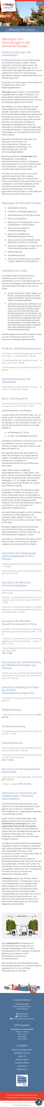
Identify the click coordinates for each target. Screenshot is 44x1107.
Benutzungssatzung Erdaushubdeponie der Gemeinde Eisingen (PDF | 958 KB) (21, 749)
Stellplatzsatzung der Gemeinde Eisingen (20, 715)
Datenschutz (22, 1069)
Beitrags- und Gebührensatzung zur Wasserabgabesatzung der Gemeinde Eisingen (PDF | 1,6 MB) (22, 631)
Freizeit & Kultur (22, 1059)
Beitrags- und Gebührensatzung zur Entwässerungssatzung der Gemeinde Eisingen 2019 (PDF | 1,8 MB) (22, 600)
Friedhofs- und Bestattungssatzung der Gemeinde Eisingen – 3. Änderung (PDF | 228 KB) (22, 354)
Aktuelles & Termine (22, 1053)
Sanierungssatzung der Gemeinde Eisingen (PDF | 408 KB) (22, 565)
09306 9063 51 (23, 1016)
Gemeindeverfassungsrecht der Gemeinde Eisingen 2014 (22, 699)
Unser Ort (22, 1056)
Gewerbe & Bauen (22, 1063)
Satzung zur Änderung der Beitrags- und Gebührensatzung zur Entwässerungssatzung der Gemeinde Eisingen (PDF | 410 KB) (22, 609)
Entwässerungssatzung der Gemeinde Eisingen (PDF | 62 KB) (22, 591)
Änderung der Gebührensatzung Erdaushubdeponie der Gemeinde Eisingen (22, 756)
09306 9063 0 (23, 1014)
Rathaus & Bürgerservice (22, 1050)
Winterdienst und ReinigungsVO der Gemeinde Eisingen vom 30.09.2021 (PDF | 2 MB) (21, 404)
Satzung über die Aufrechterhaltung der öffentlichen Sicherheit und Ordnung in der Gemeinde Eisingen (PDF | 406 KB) (22, 675)
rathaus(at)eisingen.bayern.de (23, 1019)
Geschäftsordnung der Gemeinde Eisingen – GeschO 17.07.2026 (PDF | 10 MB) (22, 388)
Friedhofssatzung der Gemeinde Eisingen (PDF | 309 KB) (22, 368)
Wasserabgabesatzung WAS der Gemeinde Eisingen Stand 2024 (22, 649)
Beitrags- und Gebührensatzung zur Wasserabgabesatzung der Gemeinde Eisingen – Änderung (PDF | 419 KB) (22, 641)
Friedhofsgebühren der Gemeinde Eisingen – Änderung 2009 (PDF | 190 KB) (22, 361)
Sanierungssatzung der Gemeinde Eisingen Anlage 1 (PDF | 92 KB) (21, 572)
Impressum (22, 1066)
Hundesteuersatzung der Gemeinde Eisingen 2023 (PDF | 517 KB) (22, 732)
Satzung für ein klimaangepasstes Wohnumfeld (22, 777)
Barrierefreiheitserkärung (22, 1105)
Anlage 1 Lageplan (10, 784)
